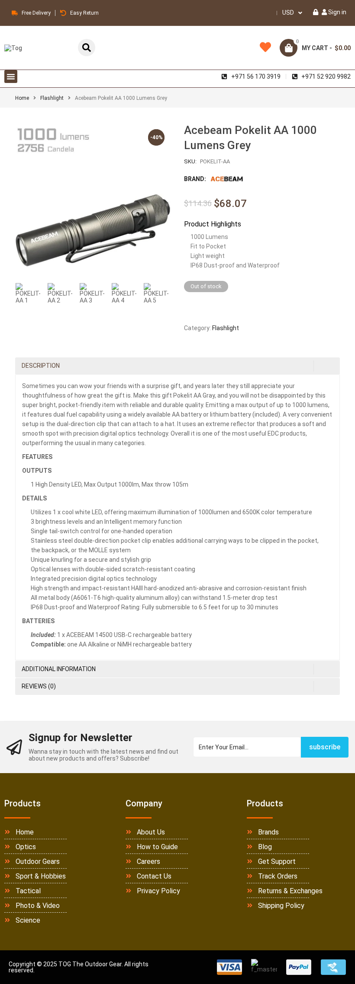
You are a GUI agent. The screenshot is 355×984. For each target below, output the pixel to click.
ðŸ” (153, 261)
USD (288, 12)
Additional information (59, 669)
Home (22, 98)
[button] (10, 76)
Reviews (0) (39, 686)
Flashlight (52, 98)
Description (41, 365)
